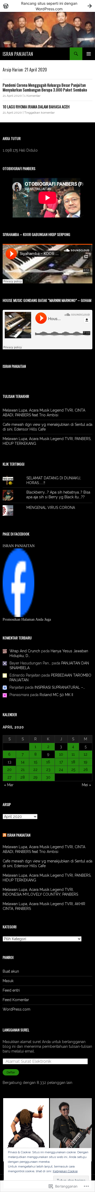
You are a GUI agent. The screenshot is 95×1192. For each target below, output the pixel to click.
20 (9, 770)
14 (23, 762)
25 (73, 770)
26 (85, 770)
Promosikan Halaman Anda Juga (27, 619)
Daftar (11, 1072)
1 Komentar (32, 96)
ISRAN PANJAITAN (18, 53)
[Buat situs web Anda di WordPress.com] (47, 6)
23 (48, 770)
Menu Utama (88, 53)
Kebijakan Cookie (65, 1171)
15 (35, 762)
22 (35, 770)
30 (48, 777)
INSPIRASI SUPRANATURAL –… (60, 687)
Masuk (8, 981)
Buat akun (11, 971)
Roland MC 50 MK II (56, 695)
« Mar (8, 785)
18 (73, 762)
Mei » (86, 785)
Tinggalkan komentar (39, 112)
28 (22, 777)
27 (9, 777)
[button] (26, 1130)
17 (61, 762)
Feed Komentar (16, 1000)
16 (48, 762)
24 (61, 770)
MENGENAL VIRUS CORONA (50, 507)
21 (23, 770)
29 (35, 777)
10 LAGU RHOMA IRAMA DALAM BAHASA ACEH (36, 106)
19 (85, 762)
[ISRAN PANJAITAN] (18, 582)
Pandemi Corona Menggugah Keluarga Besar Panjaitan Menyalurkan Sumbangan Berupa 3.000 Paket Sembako (45, 87)
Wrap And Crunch (25, 651)
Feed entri (11, 990)
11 (73, 754)
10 (61, 754)
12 (85, 754)
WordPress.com (16, 1009)
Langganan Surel (16, 1029)
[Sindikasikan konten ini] (4, 835)
